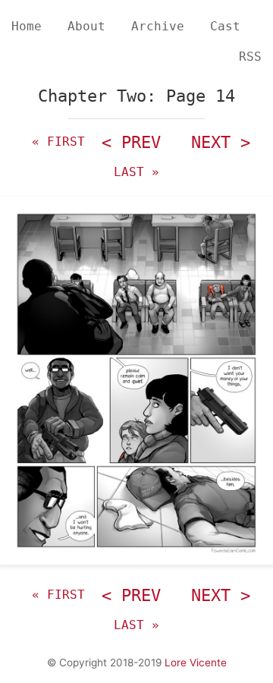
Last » (136, 172)
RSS (250, 56)
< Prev (131, 142)
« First (58, 141)
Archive (157, 26)
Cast (225, 26)
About (86, 26)
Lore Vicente (196, 662)
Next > (220, 142)
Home (26, 26)
